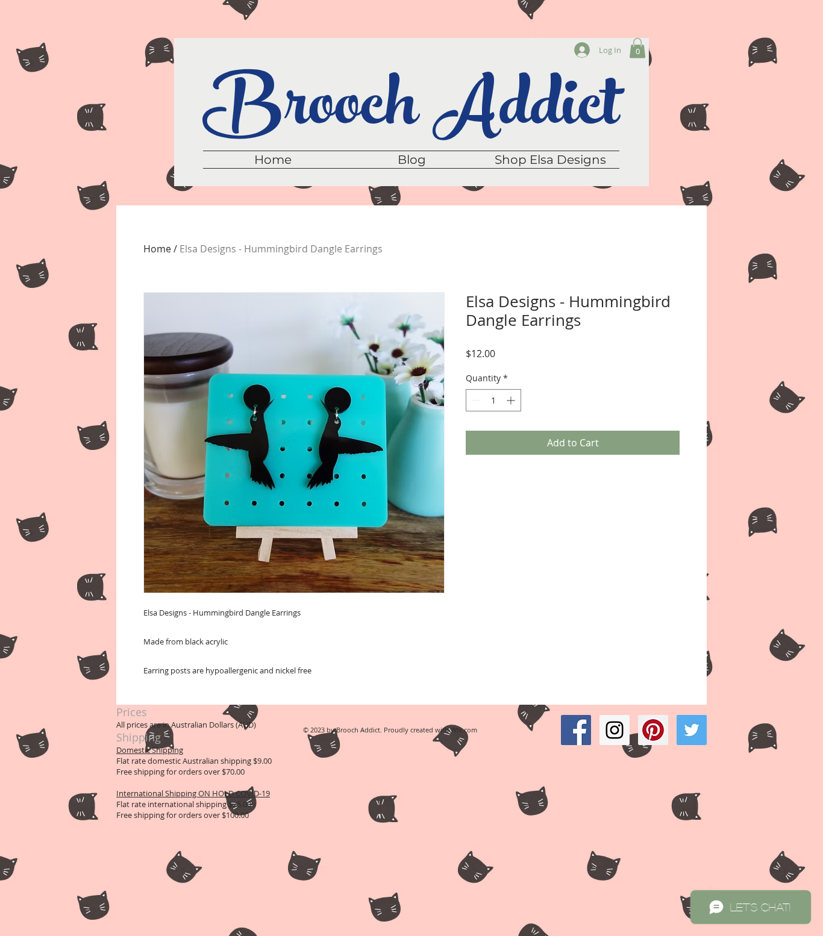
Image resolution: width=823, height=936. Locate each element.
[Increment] (511, 400)
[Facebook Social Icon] (576, 730)
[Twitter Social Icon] (692, 730)
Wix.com (464, 729)
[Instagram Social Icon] (614, 730)
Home (157, 248)
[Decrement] (475, 400)
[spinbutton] (493, 400)
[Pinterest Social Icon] (653, 730)
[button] (637, 48)
